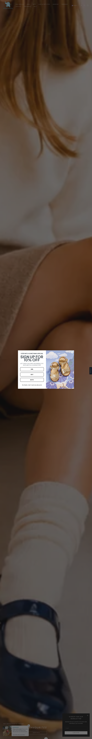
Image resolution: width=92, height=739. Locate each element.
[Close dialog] (72, 352)
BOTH (32, 380)
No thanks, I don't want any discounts (32, 385)
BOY (32, 374)
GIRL (32, 369)
